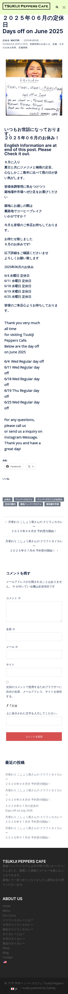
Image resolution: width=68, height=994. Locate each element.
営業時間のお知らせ (40, 44)
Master (15, 40)
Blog (6, 953)
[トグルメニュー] (64, 7)
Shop (6, 948)
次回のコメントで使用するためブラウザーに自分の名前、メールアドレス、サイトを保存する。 (34, 691)
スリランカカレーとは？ (18, 920)
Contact (8, 957)
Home (6, 906)
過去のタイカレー (14, 943)
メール (12, 647)
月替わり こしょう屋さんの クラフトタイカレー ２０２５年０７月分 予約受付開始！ (34, 545)
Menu (6, 911)
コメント (13, 598)
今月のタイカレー (14, 939)
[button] (56, 7)
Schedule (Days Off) (15, 44)
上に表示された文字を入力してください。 (32, 713)
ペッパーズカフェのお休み (49, 499)
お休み (7, 499)
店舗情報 (23, 47)
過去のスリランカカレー (18, 929)
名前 (10, 629)
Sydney (51, 988)
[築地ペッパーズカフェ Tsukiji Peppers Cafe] (26, 7)
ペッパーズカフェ (24, 499)
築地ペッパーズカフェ (30, 504)
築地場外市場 (52, 504)
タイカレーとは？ (14, 934)
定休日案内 (10, 504)
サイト (10, 664)
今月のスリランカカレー (18, 924)
